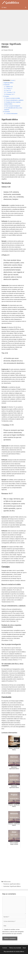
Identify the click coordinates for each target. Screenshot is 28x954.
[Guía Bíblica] (14, 2)
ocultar (13, 80)
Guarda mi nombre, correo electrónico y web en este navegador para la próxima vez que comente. (13, 931)
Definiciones (7, 881)
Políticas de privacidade (15, 948)
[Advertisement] (14, 25)
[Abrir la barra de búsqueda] (25, 7)
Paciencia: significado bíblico (11, 884)
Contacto (4, 948)
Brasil (24, 948)
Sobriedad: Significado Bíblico (12, 886)
